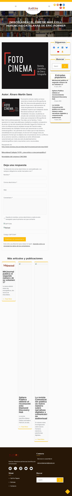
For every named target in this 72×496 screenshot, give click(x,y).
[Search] (65, 66)
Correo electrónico (10, 182)
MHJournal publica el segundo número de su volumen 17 (60, 82)
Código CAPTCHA (9, 234)
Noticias (12, 482)
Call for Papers (15, 478)
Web (5, 190)
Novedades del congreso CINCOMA (14, 157)
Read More (8, 299)
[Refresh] (7, 228)
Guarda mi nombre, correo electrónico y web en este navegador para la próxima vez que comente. (23, 218)
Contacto (13, 486)
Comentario (8, 198)
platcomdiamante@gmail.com (46, 463)
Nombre (7, 175)
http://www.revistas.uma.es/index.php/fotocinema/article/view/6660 (25, 147)
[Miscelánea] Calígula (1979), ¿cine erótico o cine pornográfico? (24, 152)
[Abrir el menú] (16, 6)
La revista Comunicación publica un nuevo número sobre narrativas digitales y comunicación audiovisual (60, 111)
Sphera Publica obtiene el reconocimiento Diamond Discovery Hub (59, 95)
